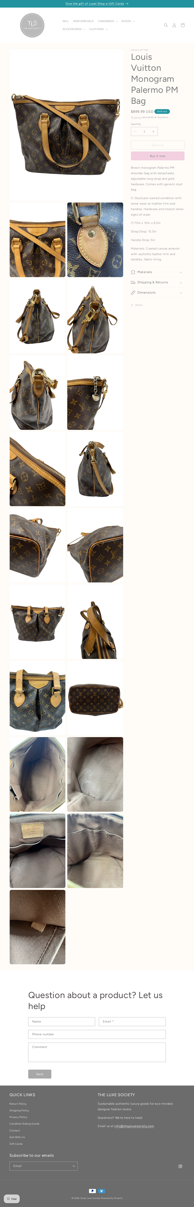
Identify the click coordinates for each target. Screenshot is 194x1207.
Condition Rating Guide (24, 1123)
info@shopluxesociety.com (134, 1126)
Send (39, 1074)
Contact (14, 1130)
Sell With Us (17, 1137)
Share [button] (139, 305)
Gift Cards (16, 1144)
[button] (107, 21)
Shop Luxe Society (90, 1198)
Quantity (136, 124)
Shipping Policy (19, 1110)
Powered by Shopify (112, 1198)
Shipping (136, 117)
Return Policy (18, 1103)
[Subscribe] (73, 1166)
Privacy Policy (18, 1117)
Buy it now (157, 156)
